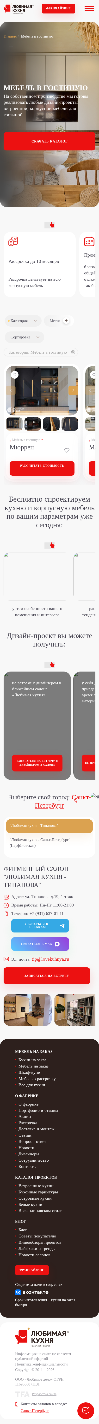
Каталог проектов (36, 1177)
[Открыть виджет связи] (85, 1410)
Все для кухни (32, 1084)
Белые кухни (30, 1204)
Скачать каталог (49, 141)
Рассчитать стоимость (42, 465)
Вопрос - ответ (32, 1141)
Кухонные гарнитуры (38, 1192)
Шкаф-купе (29, 1072)
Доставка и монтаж (36, 1128)
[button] (73, 390)
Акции (25, 1116)
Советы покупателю (37, 1236)
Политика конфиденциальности (41, 1364)
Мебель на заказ (34, 1066)
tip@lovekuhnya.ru (50, 959)
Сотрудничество (34, 1160)
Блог (23, 1229)
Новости (26, 1147)
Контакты (28, 1166)
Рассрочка (28, 1122)
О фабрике (28, 1104)
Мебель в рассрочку (37, 1078)
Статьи (25, 1135)
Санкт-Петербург (35, 1411)
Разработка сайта (44, 1394)
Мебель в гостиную (26, 440)
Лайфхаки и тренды (37, 1248)
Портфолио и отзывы (38, 1110)
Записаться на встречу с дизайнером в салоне (37, 763)
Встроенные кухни (36, 1185)
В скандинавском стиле (40, 1210)
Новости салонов (34, 1254)
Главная (10, 36)
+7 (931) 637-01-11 (47, 913)
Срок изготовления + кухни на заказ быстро (45, 1302)
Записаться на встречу (47, 975)
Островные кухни (35, 1198)
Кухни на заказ (32, 1059)
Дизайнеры (29, 1154)
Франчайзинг (58, 8)
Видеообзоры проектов (40, 1242)
